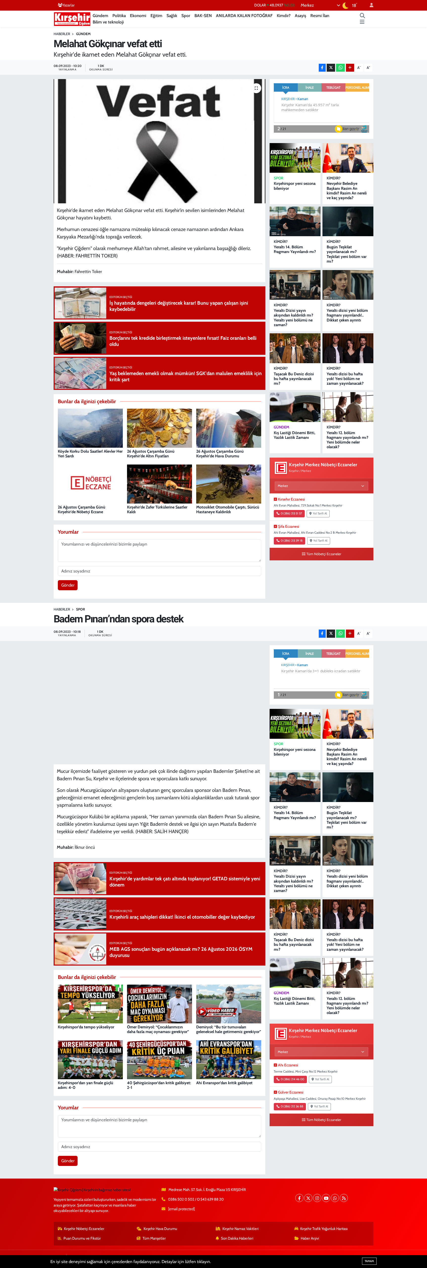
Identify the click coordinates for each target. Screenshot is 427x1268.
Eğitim (156, 15)
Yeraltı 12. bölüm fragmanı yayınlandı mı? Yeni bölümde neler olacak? (347, 439)
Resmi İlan (319, 15)
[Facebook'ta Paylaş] (322, 68)
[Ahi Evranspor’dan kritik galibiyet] (228, 1059)
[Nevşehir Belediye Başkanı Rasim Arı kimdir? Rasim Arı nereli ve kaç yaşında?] (347, 158)
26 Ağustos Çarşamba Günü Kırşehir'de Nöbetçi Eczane (81, 509)
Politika (119, 15)
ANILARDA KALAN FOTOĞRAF (244, 15)
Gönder (67, 585)
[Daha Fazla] (350, 68)
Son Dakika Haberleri (237, 1238)
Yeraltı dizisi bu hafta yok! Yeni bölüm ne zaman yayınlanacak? (345, 379)
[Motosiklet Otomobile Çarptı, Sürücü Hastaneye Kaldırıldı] (228, 483)
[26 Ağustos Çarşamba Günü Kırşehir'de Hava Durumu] (228, 427)
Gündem (100, 15)
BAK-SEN (203, 15)
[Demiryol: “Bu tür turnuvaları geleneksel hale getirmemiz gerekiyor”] (228, 1003)
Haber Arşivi (310, 1238)
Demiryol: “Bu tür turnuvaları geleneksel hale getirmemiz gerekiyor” (228, 1029)
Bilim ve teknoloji (108, 22)
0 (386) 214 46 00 (292, 1079)
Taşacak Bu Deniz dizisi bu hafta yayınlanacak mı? (294, 379)
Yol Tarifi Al (320, 513)
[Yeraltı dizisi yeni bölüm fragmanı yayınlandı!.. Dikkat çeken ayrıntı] (347, 285)
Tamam (369, 1261)
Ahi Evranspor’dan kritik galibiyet (224, 1082)
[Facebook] (299, 1198)
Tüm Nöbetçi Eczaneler (323, 554)
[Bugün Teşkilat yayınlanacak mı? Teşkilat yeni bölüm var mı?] (347, 221)
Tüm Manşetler (154, 1238)
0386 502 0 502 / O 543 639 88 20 (196, 1199)
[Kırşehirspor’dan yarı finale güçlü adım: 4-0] (90, 1059)
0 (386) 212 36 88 (292, 1106)
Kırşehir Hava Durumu (160, 1228)
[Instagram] (317, 1198)
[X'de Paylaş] (331, 68)
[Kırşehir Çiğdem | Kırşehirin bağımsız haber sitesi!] (72, 18)
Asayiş (300, 15)
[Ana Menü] (362, 22)
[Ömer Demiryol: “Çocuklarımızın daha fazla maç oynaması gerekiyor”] (159, 1003)
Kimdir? (284, 15)
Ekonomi (138, 15)
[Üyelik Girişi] (369, 5)
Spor (185, 15)
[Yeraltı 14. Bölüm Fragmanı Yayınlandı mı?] (295, 221)
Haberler (62, 34)
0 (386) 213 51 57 (291, 513)
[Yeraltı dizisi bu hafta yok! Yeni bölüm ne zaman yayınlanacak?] (347, 348)
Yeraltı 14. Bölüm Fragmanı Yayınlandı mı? (295, 249)
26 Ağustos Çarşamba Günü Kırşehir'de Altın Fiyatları (150, 453)
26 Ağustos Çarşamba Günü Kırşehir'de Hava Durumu (220, 453)
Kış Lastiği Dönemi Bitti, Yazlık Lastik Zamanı (294, 435)
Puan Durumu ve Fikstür (82, 1238)
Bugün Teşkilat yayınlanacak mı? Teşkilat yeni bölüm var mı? (346, 254)
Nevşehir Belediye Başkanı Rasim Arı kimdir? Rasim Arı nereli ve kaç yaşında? (347, 190)
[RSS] (344, 1198)
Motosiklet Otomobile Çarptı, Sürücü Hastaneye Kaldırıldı (227, 509)
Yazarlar (69, 5)
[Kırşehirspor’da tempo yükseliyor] (90, 1003)
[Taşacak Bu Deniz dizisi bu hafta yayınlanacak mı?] (295, 348)
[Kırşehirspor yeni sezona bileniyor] (295, 158)
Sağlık (172, 15)
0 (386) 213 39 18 (291, 540)
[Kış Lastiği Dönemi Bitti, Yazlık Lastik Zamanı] (295, 407)
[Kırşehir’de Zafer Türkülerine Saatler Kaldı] (159, 483)
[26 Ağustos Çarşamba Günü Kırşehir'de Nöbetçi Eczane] (90, 483)
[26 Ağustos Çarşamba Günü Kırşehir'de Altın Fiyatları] (159, 427)
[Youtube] (326, 1198)
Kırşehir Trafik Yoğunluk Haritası (324, 1228)
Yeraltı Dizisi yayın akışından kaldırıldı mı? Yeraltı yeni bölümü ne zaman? (293, 317)
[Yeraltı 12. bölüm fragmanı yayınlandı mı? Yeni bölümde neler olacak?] (347, 407)
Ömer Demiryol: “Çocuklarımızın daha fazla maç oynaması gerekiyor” (158, 1029)
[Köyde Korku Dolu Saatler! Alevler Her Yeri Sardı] (90, 427)
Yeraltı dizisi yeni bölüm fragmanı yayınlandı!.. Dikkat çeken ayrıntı (347, 315)
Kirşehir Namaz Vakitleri (240, 1228)
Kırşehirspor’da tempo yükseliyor (86, 1027)
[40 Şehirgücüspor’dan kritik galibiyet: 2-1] (159, 1059)
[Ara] (362, 16)
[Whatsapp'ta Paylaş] (340, 68)
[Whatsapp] (335, 1198)
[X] (308, 1198)
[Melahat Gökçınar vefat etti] (159, 141)
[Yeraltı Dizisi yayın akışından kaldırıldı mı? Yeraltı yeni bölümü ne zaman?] (295, 285)
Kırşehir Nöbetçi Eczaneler (84, 1228)
